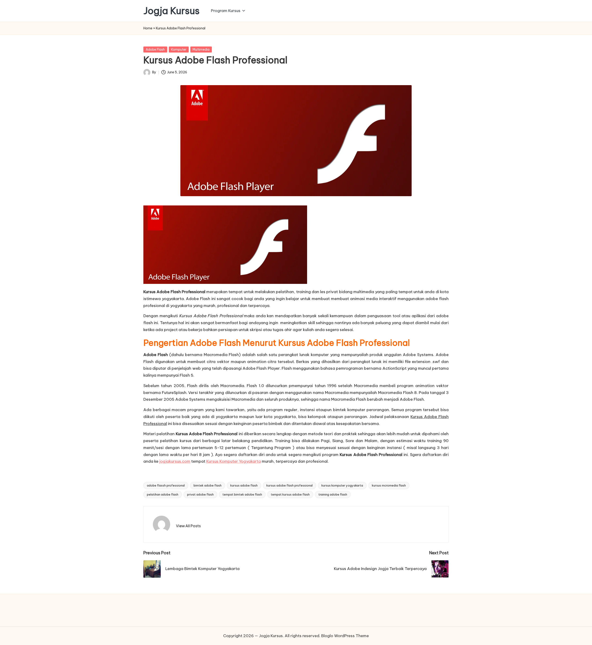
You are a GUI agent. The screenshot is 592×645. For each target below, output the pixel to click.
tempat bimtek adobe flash (242, 494)
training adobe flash (332, 494)
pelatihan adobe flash (162, 494)
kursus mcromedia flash (389, 485)
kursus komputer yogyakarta (342, 485)
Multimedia (201, 49)
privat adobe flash (200, 494)
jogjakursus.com (174, 461)
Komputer (178, 49)
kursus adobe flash (244, 485)
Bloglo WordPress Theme (345, 635)
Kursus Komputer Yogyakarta (233, 461)
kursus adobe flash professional (289, 485)
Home (147, 28)
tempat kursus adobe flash (290, 494)
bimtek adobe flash (208, 485)
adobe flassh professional (166, 485)
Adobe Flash (155, 49)
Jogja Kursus (171, 11)
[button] (188, 526)
